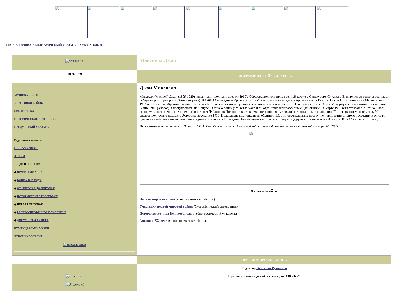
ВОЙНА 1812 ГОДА (29, 180)
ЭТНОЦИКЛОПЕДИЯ (28, 236)
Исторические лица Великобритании (167, 213)
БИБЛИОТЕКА (24, 111)
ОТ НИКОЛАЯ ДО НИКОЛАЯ (36, 188)
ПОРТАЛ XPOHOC (26, 148)
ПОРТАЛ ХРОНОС (20, 44)
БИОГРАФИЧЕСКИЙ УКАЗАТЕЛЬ (57, 44)
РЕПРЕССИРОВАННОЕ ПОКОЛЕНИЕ (41, 212)
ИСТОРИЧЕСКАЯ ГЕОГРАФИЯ (37, 196)
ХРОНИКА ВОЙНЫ (26, 95)
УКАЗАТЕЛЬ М (92, 44)
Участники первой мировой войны (166, 206)
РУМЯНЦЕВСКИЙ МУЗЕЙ (31, 228)
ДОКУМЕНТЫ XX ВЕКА (33, 220)
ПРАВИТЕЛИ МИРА (30, 172)
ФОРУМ (19, 156)
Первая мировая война (157, 199)
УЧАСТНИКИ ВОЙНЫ (29, 103)
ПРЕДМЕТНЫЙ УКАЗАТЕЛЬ (33, 127)
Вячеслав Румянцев (271, 268)
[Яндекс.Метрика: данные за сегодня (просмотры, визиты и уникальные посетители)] (74, 285)
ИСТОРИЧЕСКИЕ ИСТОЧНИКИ (35, 119)
